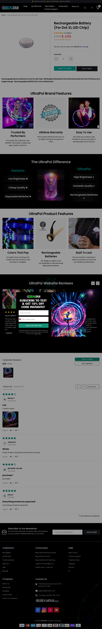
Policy (40, 333)
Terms (36, 333)
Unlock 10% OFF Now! (34, 325)
